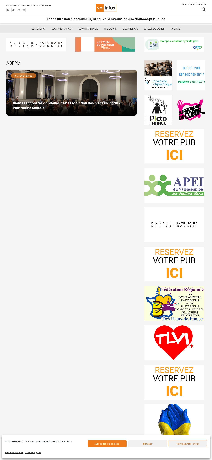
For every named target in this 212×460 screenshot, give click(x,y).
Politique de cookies (14, 452)
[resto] (191, 110)
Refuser (147, 443)
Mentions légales (33, 452)
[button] (203, 9)
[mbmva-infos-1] (175, 224)
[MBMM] (37, 44)
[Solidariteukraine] (175, 421)
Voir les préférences (188, 443)
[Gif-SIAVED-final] (191, 75)
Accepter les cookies (107, 443)
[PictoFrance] (158, 110)
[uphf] (158, 75)
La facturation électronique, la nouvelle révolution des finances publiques (106, 19)
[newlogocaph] (106, 44)
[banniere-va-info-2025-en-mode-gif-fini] (175, 44)
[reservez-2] (175, 264)
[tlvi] (175, 342)
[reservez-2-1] (175, 146)
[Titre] (8, 10)
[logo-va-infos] (106, 8)
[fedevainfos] (175, 303)
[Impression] (175, 185)
